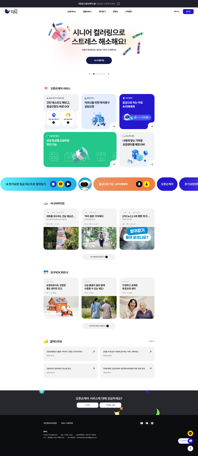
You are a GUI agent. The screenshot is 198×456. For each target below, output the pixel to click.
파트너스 (177, 11)
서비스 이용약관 (67, 423)
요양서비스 (71, 11)
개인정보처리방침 (50, 423)
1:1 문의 (87, 405)
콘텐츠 (115, 11)
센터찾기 (102, 11)
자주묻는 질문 (110, 405)
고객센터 (128, 11)
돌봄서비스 (87, 11)
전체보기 (151, 341)
